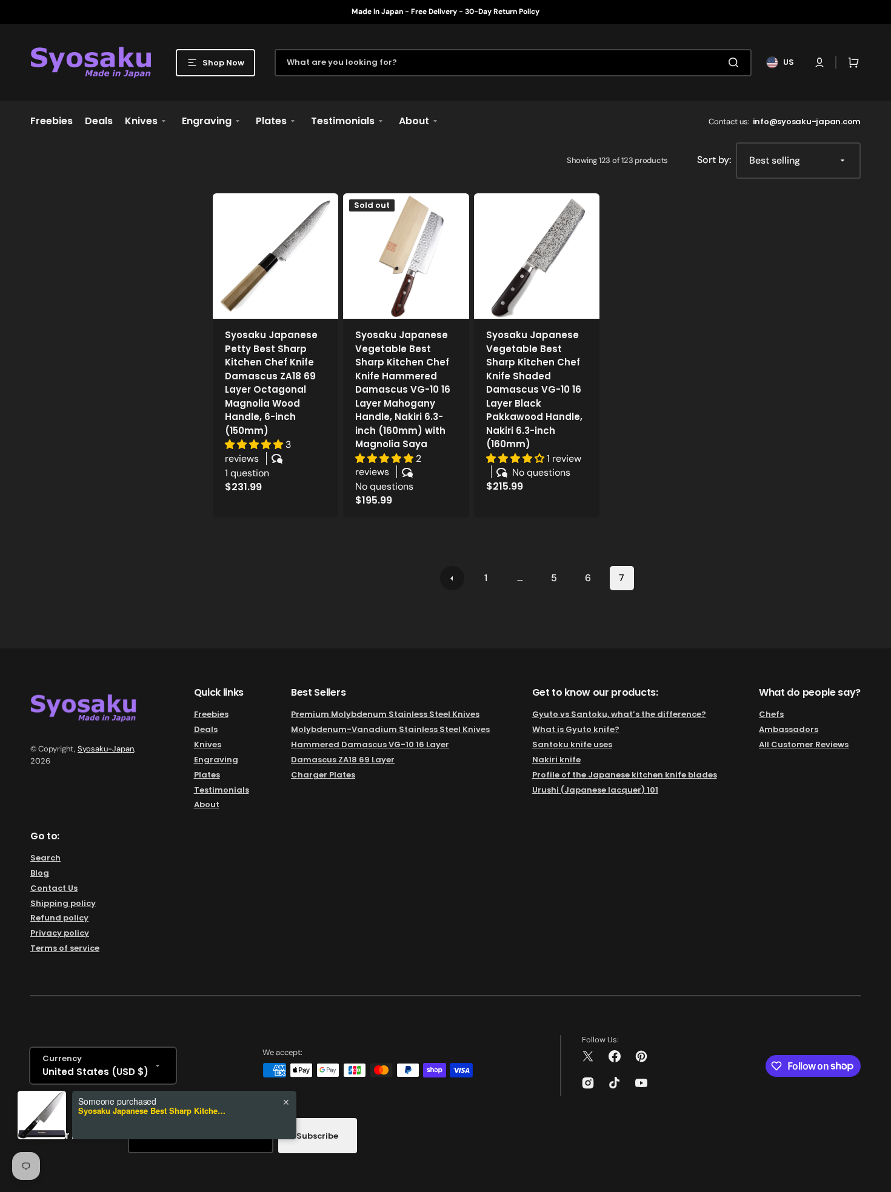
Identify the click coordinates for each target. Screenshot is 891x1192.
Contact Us (54, 888)
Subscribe (317, 1136)
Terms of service (64, 948)
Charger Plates (323, 775)
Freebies (211, 715)
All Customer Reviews (804, 744)
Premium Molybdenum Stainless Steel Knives (385, 715)
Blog (39, 873)
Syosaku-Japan (106, 749)
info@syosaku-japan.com (807, 121)
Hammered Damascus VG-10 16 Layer (370, 744)
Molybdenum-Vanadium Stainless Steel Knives (390, 729)
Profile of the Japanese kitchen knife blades (624, 775)
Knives (207, 744)
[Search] (736, 62)
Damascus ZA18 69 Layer (343, 759)
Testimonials (221, 790)
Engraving (216, 759)
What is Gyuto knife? (575, 729)
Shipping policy (63, 903)
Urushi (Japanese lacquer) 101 (595, 790)
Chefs (771, 715)
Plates (207, 775)
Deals (206, 729)
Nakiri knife (556, 759)
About (206, 804)
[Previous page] (452, 578)
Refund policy (59, 918)
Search (45, 858)
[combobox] (513, 62)
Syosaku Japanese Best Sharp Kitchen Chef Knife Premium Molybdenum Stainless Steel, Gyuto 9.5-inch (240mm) (154, 1111)
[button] (819, 62)
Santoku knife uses (572, 744)
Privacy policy (59, 933)
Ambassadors (788, 729)
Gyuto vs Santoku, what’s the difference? (619, 715)
